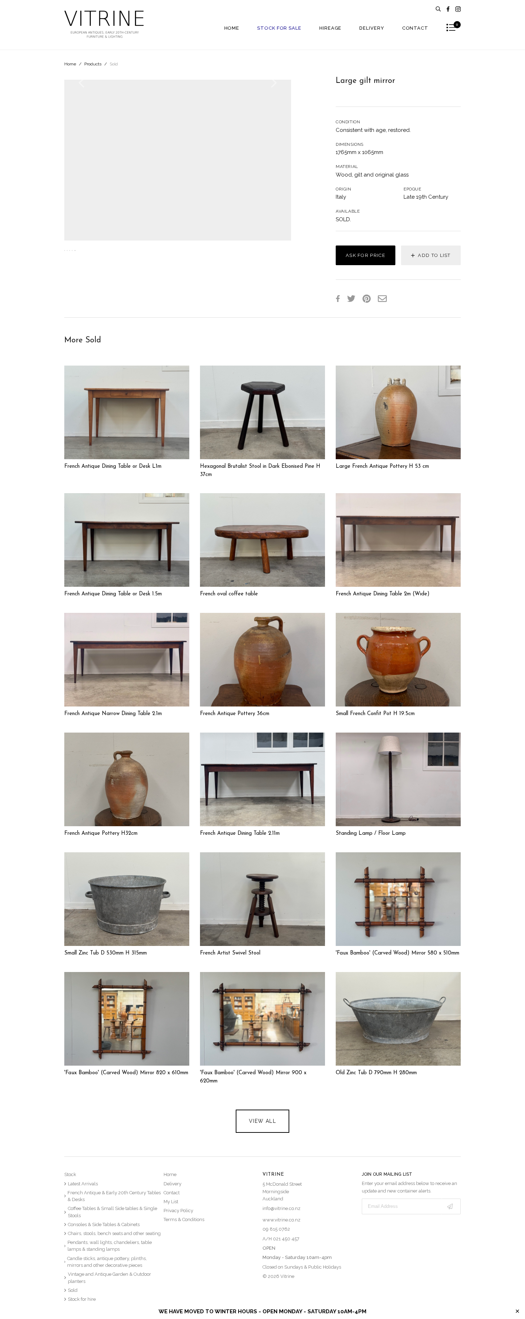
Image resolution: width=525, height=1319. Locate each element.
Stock (70, 1174)
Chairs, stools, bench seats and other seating (114, 1233)
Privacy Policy (178, 1210)
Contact (415, 28)
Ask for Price (365, 255)
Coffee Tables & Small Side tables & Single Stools (112, 1212)
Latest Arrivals (83, 1183)
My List (171, 1201)
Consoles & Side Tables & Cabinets (104, 1224)
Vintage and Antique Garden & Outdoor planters (109, 1277)
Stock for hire (82, 1299)
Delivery (371, 28)
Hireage (330, 28)
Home (232, 28)
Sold (114, 63)
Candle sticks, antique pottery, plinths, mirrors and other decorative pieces (107, 1262)
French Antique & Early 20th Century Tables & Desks (114, 1196)
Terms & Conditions (184, 1219)
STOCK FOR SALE (279, 28)
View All (262, 1121)
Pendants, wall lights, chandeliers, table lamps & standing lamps (110, 1246)
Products (92, 63)
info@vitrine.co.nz (281, 1208)
